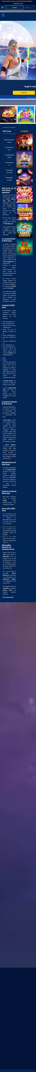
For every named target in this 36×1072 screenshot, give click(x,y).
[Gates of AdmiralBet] (24, 159)
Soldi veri (24, 93)
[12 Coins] (24, 247)
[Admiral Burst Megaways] (24, 212)
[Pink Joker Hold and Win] (24, 195)
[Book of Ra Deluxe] (24, 142)
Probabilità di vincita (18, 3)
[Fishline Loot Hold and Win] (24, 230)
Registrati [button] (27, 7)
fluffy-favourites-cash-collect (26, 107)
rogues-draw (3, 107)
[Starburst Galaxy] (24, 177)
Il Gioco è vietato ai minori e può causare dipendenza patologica (17, 1)
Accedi (14, 7)
